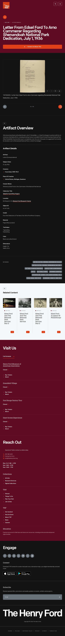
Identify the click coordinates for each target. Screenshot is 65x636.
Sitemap (44, 631)
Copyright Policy (27, 631)
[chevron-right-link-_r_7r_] (28, 332)
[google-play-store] (24, 574)
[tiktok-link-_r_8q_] (28, 556)
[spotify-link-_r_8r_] (32, 556)
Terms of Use (53, 631)
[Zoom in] (47, 91)
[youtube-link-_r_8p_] (23, 556)
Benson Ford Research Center (22, 201)
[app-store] (9, 574)
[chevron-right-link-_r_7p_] (12, 332)
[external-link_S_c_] (32, 458)
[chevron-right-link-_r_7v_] (59, 332)
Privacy (37, 631)
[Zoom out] (51, 91)
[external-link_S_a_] (32, 454)
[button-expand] (12, 301)
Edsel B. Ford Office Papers (11, 194)
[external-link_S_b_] (32, 456)
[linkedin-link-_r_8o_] (18, 556)
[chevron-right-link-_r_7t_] (43, 332)
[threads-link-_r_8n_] (14, 556)
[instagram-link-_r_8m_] (9, 556)
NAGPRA (10, 631)
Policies (17, 631)
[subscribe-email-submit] (59, 597)
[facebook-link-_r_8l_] (5, 556)
